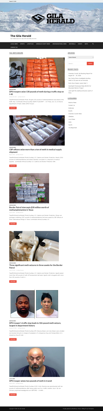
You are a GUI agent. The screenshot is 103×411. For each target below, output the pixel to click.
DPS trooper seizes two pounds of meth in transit (30, 381)
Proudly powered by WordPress (70, 408)
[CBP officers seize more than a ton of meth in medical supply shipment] (37, 130)
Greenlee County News (43, 43)
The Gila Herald (20, 36)
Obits (86, 43)
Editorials (72, 43)
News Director (22, 96)
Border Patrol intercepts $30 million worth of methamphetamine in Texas (29, 208)
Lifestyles (30, 43)
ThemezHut (91, 408)
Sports (22, 43)
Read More (12, 107)
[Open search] (93, 44)
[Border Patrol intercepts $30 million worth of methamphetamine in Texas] (37, 188)
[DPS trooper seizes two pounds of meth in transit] (37, 362)
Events (80, 43)
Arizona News (12, 89)
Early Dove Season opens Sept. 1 (77, 83)
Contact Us (14, 47)
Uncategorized (72, 127)
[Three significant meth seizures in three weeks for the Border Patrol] (37, 246)
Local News (14, 43)
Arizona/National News (59, 43)
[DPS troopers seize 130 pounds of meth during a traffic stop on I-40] (37, 72)
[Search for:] (81, 63)
